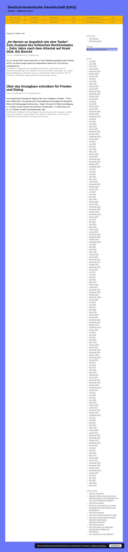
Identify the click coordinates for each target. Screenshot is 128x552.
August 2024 (93, 99)
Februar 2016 (93, 315)
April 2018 (92, 249)
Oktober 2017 (94, 264)
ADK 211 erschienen (96, 493)
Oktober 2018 (94, 239)
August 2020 (93, 189)
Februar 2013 (93, 405)
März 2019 (93, 227)
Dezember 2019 (94, 207)
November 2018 (94, 237)
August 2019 (93, 217)
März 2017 (93, 282)
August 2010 (93, 473)
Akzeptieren (115, 546)
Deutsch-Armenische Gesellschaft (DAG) (42, 7)
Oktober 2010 (94, 468)
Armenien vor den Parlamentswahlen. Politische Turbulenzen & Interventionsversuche (102, 520)
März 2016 (93, 312)
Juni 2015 (92, 335)
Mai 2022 (92, 146)
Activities (34, 22)
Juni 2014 (92, 365)
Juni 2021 (92, 172)
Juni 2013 (92, 395)
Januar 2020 (93, 204)
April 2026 (92, 64)
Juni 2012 (92, 420)
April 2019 (92, 224)
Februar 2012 (93, 430)
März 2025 (93, 84)
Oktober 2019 (94, 212)
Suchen (89, 46)
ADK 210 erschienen (96, 503)
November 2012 (94, 410)
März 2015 (93, 342)
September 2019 (95, 214)
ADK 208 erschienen (96, 525)
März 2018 (93, 252)
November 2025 (94, 71)
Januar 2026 (93, 69)
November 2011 (94, 438)
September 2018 (95, 242)
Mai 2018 (92, 247)
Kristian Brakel (44, 73)
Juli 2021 (92, 169)
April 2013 (92, 400)
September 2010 (95, 470)
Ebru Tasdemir (31, 71)
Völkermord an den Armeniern (17, 116)
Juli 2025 (92, 79)
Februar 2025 (93, 86)
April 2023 (92, 124)
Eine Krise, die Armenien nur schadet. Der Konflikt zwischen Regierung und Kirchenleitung (102, 508)
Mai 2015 (92, 337)
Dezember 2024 (94, 91)
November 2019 (94, 209)
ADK (74, 18)
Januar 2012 (93, 433)
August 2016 (93, 300)
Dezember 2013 (94, 380)
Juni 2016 (92, 305)
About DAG (15, 22)
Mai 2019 (92, 222)
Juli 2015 (92, 332)
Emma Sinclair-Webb (44, 71)
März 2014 (93, 372)
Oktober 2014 (94, 355)
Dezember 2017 (94, 259)
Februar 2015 (93, 345)
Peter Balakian (41, 114)
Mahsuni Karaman (57, 73)
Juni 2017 (92, 274)
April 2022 (92, 149)
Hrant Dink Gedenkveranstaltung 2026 (102, 515)
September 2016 (95, 297)
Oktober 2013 (94, 385)
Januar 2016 (93, 317)
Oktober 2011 (94, 440)
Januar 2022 (93, 157)
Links (113, 18)
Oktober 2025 (94, 74)
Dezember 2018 (94, 234)
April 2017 (92, 280)
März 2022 (93, 151)
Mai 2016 (92, 307)
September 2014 (95, 357)
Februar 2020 (93, 202)
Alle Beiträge (93, 39)
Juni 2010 (92, 478)
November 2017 (94, 262)
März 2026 (93, 66)
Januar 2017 (93, 287)
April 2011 (92, 453)
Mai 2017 (92, 277)
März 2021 (93, 179)
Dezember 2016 (94, 290)
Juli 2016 (92, 302)
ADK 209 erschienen (96, 512)
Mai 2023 (92, 121)
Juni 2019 (92, 219)
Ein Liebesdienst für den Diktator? (101, 534)
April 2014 (92, 370)
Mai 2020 (92, 197)
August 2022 (93, 139)
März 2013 (93, 403)
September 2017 (95, 267)
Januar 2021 (93, 182)
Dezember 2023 (94, 111)
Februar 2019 (93, 229)
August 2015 (93, 330)
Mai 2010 (92, 480)
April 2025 (92, 81)
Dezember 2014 (94, 350)
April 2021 (92, 177)
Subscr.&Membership (93, 22)
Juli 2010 (92, 475)
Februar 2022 (93, 154)
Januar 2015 (93, 347)
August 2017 (93, 269)
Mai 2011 (92, 450)
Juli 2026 (92, 61)
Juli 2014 (92, 362)
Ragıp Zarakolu (31, 75)
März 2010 (93, 485)
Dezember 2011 (94, 435)
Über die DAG (15, 18)
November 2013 (94, 382)
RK (11, 55)
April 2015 (92, 340)
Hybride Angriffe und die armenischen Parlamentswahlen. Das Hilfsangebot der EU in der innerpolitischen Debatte (103, 498)
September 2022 (95, 136)
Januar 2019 (93, 232)
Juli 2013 (92, 392)
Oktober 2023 (94, 114)
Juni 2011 (92, 448)
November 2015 (94, 322)
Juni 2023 (92, 119)
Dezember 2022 (94, 131)
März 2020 (93, 199)
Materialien (54, 18)
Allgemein (21, 68)
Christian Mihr (43, 68)
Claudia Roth (53, 68)
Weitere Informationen (99, 546)
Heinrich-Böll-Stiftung (14, 73)
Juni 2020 (92, 194)
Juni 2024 (92, 101)
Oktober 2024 (94, 96)
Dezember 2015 (94, 320)
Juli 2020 (92, 192)
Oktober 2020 (94, 187)
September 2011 (95, 443)
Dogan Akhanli (29, 114)
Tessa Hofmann (63, 114)
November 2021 (94, 162)
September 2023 (95, 116)
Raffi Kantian (19, 75)
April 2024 (92, 104)
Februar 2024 (93, 106)
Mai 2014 (92, 367)
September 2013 (95, 387)
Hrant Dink (26, 73)
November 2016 (94, 292)
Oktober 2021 (94, 164)
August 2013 (93, 390)
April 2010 (92, 483)
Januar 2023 (93, 129)
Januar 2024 (93, 109)
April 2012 (92, 425)
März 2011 (92, 455)
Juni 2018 (92, 244)
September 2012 (95, 415)
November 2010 (94, 465)
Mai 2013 (92, 397)
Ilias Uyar (34, 73)
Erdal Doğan (58, 71)
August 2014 (93, 360)
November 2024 (94, 94)
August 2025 (93, 76)
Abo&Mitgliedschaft (93, 18)
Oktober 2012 (94, 413)
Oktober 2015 (94, 325)
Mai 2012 (92, 423)
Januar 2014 (93, 377)
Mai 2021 (92, 174)
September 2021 (95, 167)
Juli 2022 (92, 141)
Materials (54, 22)
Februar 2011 (93, 458)
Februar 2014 (93, 375)
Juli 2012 (92, 418)
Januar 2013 (93, 408)
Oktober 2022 (94, 134)
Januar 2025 (93, 89)
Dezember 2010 (94, 463)
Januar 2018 (93, 257)
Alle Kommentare (95, 41)
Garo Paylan (67, 71)
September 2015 (95, 327)
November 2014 (94, 352)
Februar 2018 (93, 254)
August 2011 (93, 445)
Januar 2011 (93, 460)
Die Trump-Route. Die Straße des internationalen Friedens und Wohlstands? (101, 529)
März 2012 (93, 428)
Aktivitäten (34, 18)
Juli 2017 (92, 272)
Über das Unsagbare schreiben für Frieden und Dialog (39, 87)
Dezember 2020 (94, 184)
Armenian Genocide (45, 112)
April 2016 (92, 310)
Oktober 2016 (94, 295)
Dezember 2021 (94, 159)
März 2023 (93, 126)
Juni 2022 (92, 144)
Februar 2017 (93, 285)
